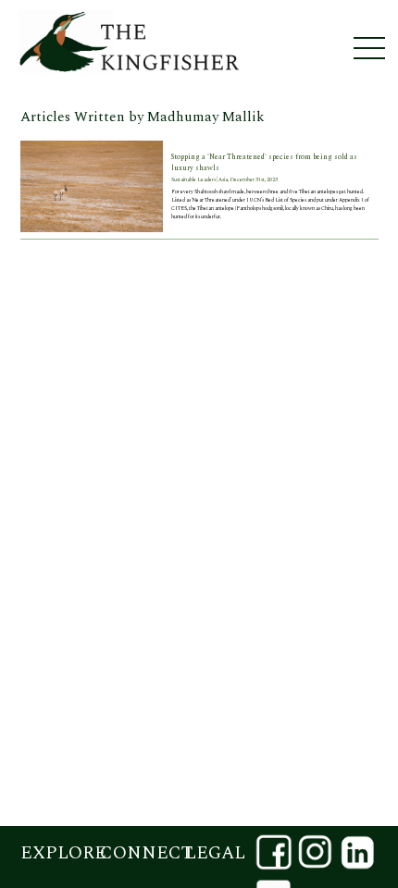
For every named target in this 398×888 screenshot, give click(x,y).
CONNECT (140, 853)
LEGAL (215, 853)
